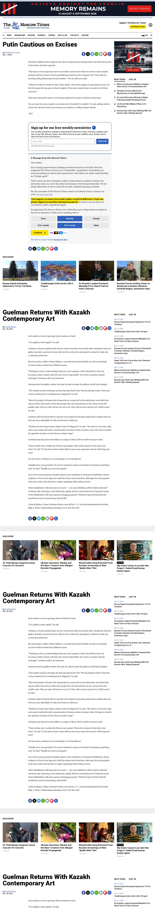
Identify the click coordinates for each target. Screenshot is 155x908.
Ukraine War (19, 35)
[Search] (151, 35)
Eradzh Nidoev (10, 327)
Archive (85, 35)
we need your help (44, 194)
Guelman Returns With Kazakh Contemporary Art (46, 315)
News (9, 35)
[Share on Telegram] (92, 54)
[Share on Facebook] (84, 54)
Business (42, 35)
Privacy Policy (50, 146)
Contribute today (138, 27)
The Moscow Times (12, 53)
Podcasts (74, 35)
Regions (31, 35)
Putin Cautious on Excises (40, 44)
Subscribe (102, 141)
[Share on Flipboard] (105, 54)
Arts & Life (62, 35)
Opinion (51, 35)
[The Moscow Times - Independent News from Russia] (26, 25)
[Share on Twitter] (88, 54)
